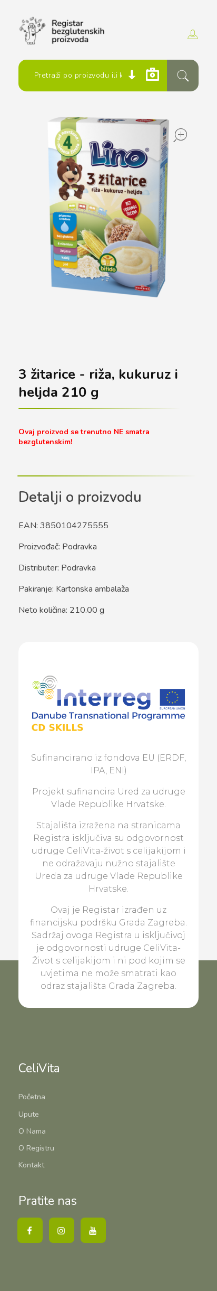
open (180, 135)
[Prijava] (191, 34)
